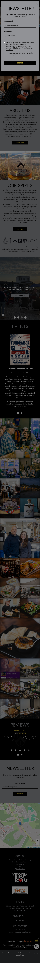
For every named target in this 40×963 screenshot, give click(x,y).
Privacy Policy (21, 48)
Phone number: (8, 31)
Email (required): (8, 21)
